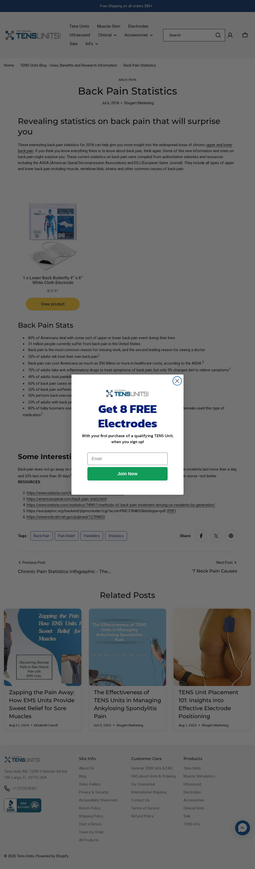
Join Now (127, 473)
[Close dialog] (177, 381)
